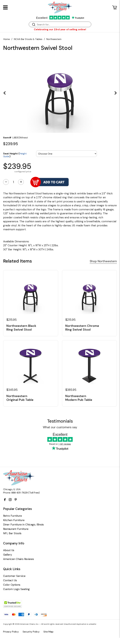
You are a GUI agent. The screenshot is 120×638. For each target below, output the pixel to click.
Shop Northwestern (103, 261)
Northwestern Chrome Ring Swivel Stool (82, 327)
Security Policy (31, 631)
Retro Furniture (12, 515)
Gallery (7, 554)
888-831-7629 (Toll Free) (25, 492)
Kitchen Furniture (14, 520)
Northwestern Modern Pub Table (78, 398)
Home (6, 39)
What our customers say (60, 427)
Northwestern (53, 39)
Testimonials (60, 421)
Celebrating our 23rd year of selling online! (60, 29)
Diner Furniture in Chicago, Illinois (23, 524)
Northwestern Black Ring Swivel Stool (21, 327)
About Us (8, 550)
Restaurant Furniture (15, 529)
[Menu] (5, 7)
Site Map (48, 631)
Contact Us (10, 580)
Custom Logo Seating (16, 589)
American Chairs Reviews (18, 559)
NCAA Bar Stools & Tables (28, 39)
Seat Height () (15, 155)
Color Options (11, 584)
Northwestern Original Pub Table (19, 398)
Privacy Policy (11, 631)
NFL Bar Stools (12, 533)
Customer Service (14, 576)
